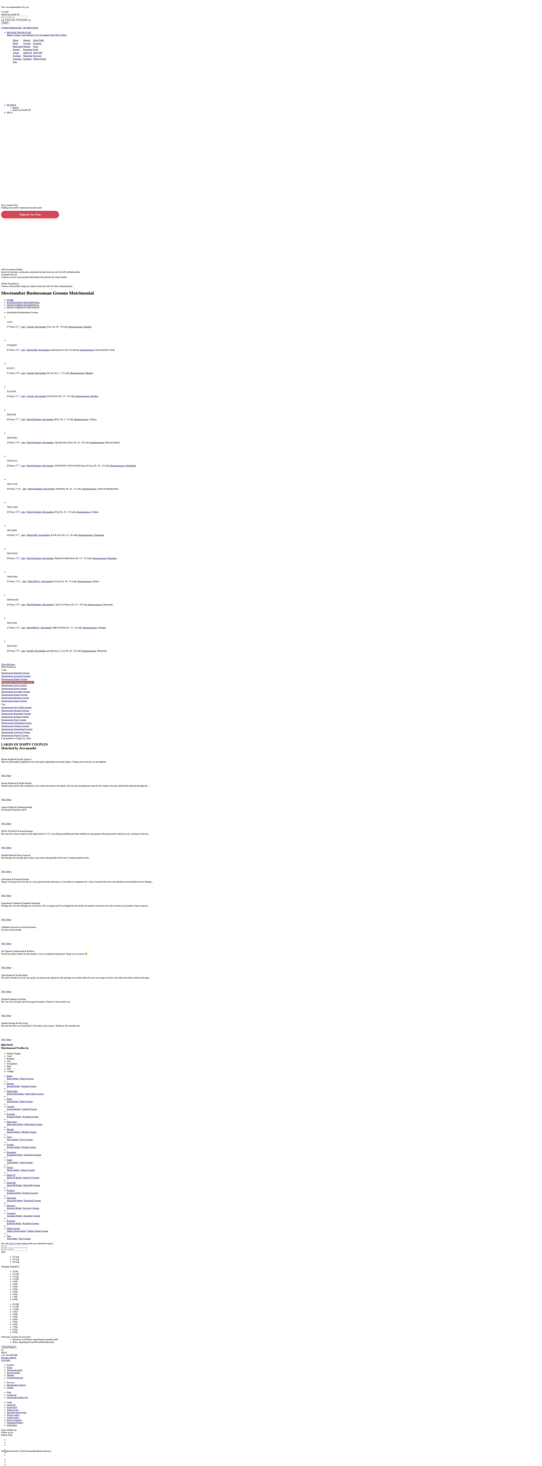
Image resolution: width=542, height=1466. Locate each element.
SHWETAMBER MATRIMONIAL (23, 305)
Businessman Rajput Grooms (15, 695)
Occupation (44, 35)
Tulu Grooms (25, 1238)
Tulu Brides (12, 1238)
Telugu (16, 53)
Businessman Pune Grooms (14, 720)
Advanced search (14, 1370)
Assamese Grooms (31, 1216)
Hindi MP (37, 53)
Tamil (35, 49)
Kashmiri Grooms (31, 1223)
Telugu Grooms (28, 1170)
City (37, 35)
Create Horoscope (15, 1378)
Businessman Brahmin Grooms (15, 673)
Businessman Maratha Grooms (15, 698)
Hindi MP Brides (14, 1185)
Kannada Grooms (31, 1117)
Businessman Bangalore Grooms (16, 713)
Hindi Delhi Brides (15, 1094)
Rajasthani (28, 49)
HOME (10, 300)
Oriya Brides (12, 1139)
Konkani (17, 56)
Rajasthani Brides (14, 1155)
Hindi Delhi (38, 40)
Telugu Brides (13, 1170)
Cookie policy (13, 1417)
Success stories (13, 1372)
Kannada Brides (14, 1117)
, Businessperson (75, 327)
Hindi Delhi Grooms (34, 1094)
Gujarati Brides (13, 1109)
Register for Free (30, 214)
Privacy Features (14, 1420)
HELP (10, 112)
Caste (23, 35)
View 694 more (8, 664)
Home (9, 1367)
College (63, 35)
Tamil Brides (12, 1162)
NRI (57, 35)
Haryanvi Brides (14, 1208)
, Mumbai (87, 327)
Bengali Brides (13, 1086)
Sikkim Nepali (39, 59)
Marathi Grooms (29, 1132)
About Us (11, 1405)
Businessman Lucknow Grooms (16, 732)
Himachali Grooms (32, 1200)
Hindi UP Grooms (31, 1178)
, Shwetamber (40, 327)
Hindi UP (27, 53)
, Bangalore (111, 558)
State (52, 35)
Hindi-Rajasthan (34, 419)
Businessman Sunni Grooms (14, 688)
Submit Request (8, 1347)
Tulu (15, 62)
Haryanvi (37, 56)
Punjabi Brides (13, 1147)
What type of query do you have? (16, 1337)
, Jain (22, 327)
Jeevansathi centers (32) (17, 1397)
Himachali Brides (14, 1200)
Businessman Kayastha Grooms (16, 691)
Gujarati (26, 43)
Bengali (26, 40)
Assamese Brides (14, 1216)
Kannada (37, 43)
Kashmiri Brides (14, 1223)
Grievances (12, 1425)
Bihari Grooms (26, 1078)
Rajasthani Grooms (32, 1155)
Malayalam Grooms (33, 1124)
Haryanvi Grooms (31, 1208)
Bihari (15, 40)
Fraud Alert (12, 1407)
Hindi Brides (12, 1101)
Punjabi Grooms (28, 1147)
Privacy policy (13, 1415)
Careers (10, 1387)
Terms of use (12, 1410)
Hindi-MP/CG (34, 581)
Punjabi (16, 49)
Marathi (26, 46)
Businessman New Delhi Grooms (16, 707)
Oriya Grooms (26, 1139)
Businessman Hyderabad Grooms (16, 723)
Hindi (15, 43)
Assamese (17, 59)
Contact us (11, 1395)
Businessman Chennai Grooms (15, 726)
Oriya (35, 46)
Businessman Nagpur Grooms (15, 735)
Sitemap (10, 1375)
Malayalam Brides (15, 1124)
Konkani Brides (14, 1193)
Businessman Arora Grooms (14, 685)
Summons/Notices (15, 1422)
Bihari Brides (13, 1078)
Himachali (27, 56)
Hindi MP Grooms (31, 1185)
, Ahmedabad (130, 465)
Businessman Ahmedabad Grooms (17, 729)
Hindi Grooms (26, 1101)
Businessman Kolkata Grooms (15, 717)
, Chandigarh (98, 535)
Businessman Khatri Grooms (14, 679)
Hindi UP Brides (14, 1178)
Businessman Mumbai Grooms (15, 710)
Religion (30, 35)
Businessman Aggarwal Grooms (16, 676)
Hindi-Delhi (32, 350)
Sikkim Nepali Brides (16, 1231)
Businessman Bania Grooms (14, 701)
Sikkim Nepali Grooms (38, 1231)
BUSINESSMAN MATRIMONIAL (23, 302)
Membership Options (16, 1385)
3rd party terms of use (16, 1412)
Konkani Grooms (30, 1193)
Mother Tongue (14, 35)
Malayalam (18, 46)
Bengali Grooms (29, 1086)
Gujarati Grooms (29, 1109)
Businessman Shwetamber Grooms (18, 682)
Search (5, 23)
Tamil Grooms (26, 1162)
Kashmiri (27, 59)
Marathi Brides (13, 1132)
